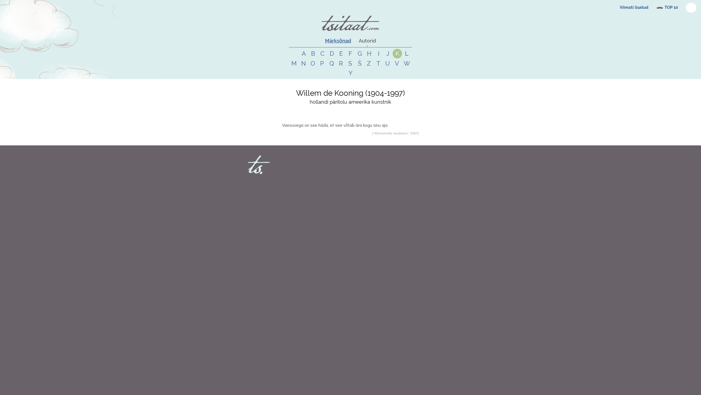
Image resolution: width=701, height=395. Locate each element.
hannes (294, 139)
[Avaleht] (350, 23)
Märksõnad (338, 41)
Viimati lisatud (634, 7)
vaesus (317, 139)
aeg (325, 139)
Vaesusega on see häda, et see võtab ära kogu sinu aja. (335, 125)
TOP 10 (671, 7)
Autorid (367, 41)
